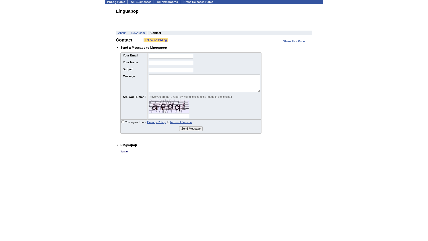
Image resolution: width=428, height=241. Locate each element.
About (122, 33)
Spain (124, 151)
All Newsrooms (167, 2)
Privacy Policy (156, 122)
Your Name (130, 62)
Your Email (130, 55)
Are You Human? (134, 97)
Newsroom (138, 33)
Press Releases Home (198, 2)
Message (129, 76)
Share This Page (294, 41)
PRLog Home (116, 2)
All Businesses (141, 2)
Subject (128, 69)
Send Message (191, 128)
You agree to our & (158, 122)
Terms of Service (181, 122)
